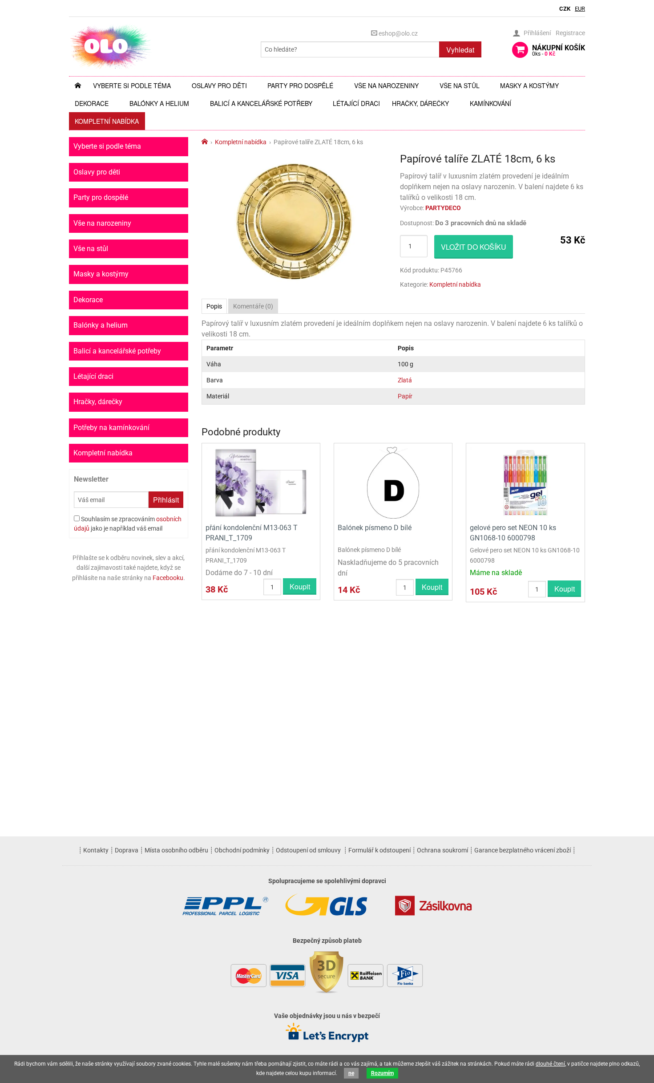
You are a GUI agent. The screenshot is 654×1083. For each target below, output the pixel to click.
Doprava (126, 850)
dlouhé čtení (550, 1064)
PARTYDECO (443, 207)
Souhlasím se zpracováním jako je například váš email (128, 523)
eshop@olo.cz (397, 33)
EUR (580, 8)
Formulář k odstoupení (379, 850)
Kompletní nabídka (107, 121)
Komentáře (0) (253, 306)
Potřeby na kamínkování (111, 427)
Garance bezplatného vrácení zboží (522, 850)
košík (558, 50)
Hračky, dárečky (420, 103)
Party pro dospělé (300, 85)
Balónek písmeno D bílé (375, 527)
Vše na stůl (460, 85)
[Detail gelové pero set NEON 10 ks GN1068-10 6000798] (525, 482)
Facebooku (168, 577)
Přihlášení (537, 33)
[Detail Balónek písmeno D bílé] (393, 482)
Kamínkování (490, 103)
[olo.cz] (111, 46)
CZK (564, 8)
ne (351, 1073)
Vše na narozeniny (386, 85)
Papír (405, 396)
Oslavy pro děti (219, 85)
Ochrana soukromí (442, 850)
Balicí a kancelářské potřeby (261, 103)
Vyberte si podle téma (132, 85)
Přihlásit (166, 500)
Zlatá (405, 380)
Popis (214, 306)
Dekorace (92, 103)
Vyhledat (460, 50)
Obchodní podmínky (242, 850)
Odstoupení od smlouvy (308, 850)
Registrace (570, 33)
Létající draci (356, 103)
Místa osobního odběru (176, 850)
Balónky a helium (159, 103)
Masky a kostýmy (529, 85)
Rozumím (382, 1073)
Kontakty (96, 850)
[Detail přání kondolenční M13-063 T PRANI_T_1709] (261, 482)
